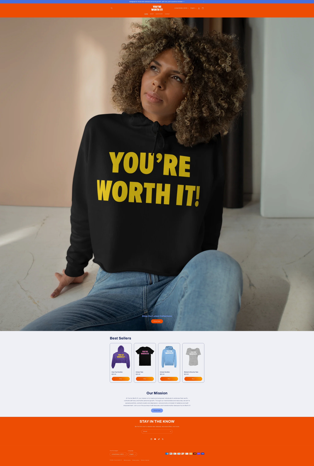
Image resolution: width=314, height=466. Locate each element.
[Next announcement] (203, 1)
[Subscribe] (170, 432)
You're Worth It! (118, 460)
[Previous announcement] (110, 1)
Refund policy (127, 460)
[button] (112, 8)
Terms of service (145, 460)
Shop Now (157, 321)
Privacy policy (135, 460)
